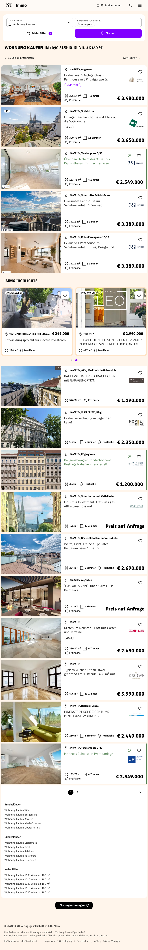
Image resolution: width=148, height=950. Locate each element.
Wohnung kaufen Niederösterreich (24, 823)
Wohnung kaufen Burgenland (21, 814)
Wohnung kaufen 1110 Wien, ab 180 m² (27, 888)
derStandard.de (12, 941)
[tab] (71, 360)
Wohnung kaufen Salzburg (19, 851)
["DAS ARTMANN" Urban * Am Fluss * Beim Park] (74, 596)
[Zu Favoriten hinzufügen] (140, 72)
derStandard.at (29, 941)
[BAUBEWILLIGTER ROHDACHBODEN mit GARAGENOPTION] (74, 386)
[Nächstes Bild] (55, 85)
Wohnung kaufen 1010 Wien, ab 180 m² (27, 879)
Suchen (110, 33)
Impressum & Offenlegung (58, 941)
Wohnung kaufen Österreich (20, 860)
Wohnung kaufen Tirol (17, 847)
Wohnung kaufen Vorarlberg (20, 855)
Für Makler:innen (111, 5)
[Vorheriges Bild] (7, 85)
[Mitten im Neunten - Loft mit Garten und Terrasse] (74, 638)
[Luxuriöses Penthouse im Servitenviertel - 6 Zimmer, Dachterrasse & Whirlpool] (74, 211)
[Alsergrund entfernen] (79, 24)
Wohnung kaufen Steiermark (21, 842)
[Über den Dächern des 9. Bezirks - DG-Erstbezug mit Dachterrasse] (73, 169)
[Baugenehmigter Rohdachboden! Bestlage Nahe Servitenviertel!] (73, 470)
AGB (96, 941)
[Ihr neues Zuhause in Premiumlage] (73, 764)
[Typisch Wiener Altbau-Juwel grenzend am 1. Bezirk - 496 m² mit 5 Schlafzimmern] (74, 680)
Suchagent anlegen (72, 905)
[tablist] (74, 360)
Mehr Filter (41, 33)
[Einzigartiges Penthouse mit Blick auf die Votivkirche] (74, 127)
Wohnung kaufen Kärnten (19, 819)
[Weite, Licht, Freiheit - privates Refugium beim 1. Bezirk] (74, 554)
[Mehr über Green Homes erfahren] (129, 156)
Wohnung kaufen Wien (17, 810)
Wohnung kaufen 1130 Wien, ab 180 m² (27, 875)
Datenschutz (83, 941)
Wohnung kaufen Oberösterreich (23, 827)
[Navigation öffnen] (139, 5)
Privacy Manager (111, 941)
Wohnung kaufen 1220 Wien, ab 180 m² (27, 892)
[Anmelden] (130, 5)
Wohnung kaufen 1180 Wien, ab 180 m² (27, 883)
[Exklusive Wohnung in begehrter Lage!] (74, 428)
